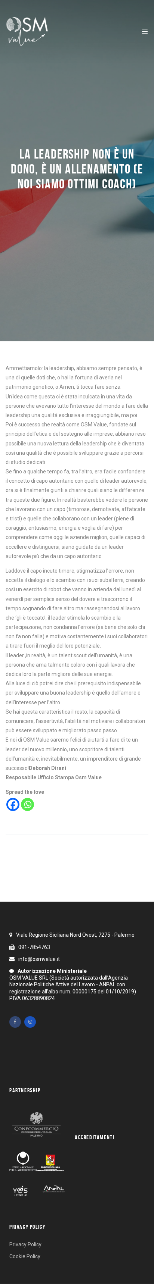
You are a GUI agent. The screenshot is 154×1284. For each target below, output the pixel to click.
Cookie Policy (24, 1256)
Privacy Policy (25, 1244)
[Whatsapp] (27, 804)
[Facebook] (12, 804)
